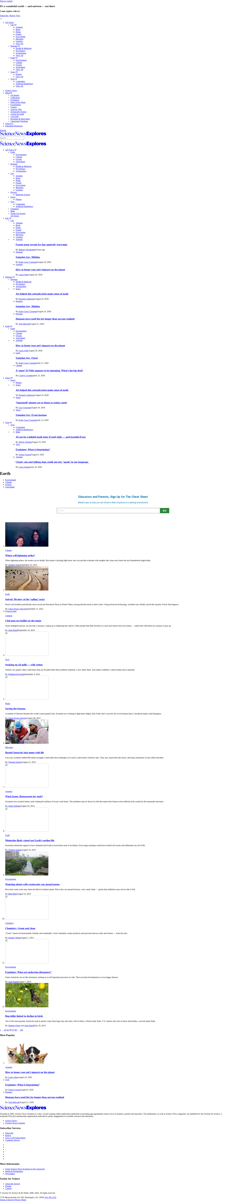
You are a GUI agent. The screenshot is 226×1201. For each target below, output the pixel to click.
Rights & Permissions (14, 1171)
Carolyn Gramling (26, 375)
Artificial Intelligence (24, 84)
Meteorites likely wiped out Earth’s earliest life (29, 840)
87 (13, 1030)
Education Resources (14, 126)
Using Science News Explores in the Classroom (25, 1169)
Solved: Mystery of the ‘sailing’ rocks (25, 599)
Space (13, 72)
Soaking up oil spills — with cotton (24, 664)
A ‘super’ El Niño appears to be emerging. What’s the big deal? (49, 370)
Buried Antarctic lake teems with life (24, 752)
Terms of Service (7, 1200)
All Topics (9, 22)
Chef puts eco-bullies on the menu (23, 620)
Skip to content (6, 1)
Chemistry (14, 209)
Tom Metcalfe (24, 324)
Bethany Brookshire (27, 250)
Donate (3, 130)
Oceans (19, 65)
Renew (8, 1135)
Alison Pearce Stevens (17, 609)
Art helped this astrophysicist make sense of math (42, 293)
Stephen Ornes (14, 565)
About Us (9, 123)
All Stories (14, 95)
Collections (15, 98)
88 (16, 1030)
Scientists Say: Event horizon (31, 415)
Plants (18, 32)
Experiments (15, 105)
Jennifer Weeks (14, 938)
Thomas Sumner (15, 762)
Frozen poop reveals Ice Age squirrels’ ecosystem (41, 244)
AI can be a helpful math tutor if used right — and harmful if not (51, 437)
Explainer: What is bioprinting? (33, 449)
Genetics (19, 41)
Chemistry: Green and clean (20, 928)
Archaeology (21, 53)
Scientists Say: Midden (28, 257)
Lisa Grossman (25, 407)
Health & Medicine (24, 48)
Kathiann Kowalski (16, 674)
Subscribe (9, 1133)
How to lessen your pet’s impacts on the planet (40, 269)
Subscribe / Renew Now (10, 16)
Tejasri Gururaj (25, 455)
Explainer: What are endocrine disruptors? (28, 972)
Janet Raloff (13, 630)
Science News (11, 90)
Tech (12, 79)
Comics (13, 107)
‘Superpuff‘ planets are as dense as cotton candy (41, 402)
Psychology (20, 51)
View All (19, 44)
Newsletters (10, 1174)
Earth (12, 58)
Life (12, 25)
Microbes (19, 39)
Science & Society (18, 213)
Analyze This (16, 109)
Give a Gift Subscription (15, 1138)
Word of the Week (18, 102)
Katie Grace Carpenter (28, 262)
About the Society (12, 1184)
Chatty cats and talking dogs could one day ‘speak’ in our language (52, 462)
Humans (14, 46)
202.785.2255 (50, 1197)
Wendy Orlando (25, 442)
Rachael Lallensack (27, 299)
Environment (21, 60)
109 (21, 1030)
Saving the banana (15, 708)
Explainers (14, 100)
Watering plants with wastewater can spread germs (32, 884)
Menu (7, 93)
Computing (20, 81)
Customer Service (12, 1140)
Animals (19, 27)
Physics (13, 192)
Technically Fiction (18, 112)
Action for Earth (17, 114)
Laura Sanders (25, 467)
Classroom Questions (19, 121)
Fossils (18, 34)
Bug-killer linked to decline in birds (24, 1016)
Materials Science (23, 195)
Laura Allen (24, 275)
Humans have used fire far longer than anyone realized (45, 318)
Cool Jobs (14, 116)
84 (5, 1030)
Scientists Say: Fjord (27, 358)
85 (8, 1030)
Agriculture (20, 67)
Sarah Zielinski (14, 806)
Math (12, 211)
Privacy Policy (21, 1200)
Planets (19, 74)
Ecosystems (20, 36)
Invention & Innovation (20, 119)
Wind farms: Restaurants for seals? (24, 796)
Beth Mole (12, 894)
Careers (8, 1188)
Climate (19, 62)
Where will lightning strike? (20, 555)
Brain (18, 29)
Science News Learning (15, 1123)
